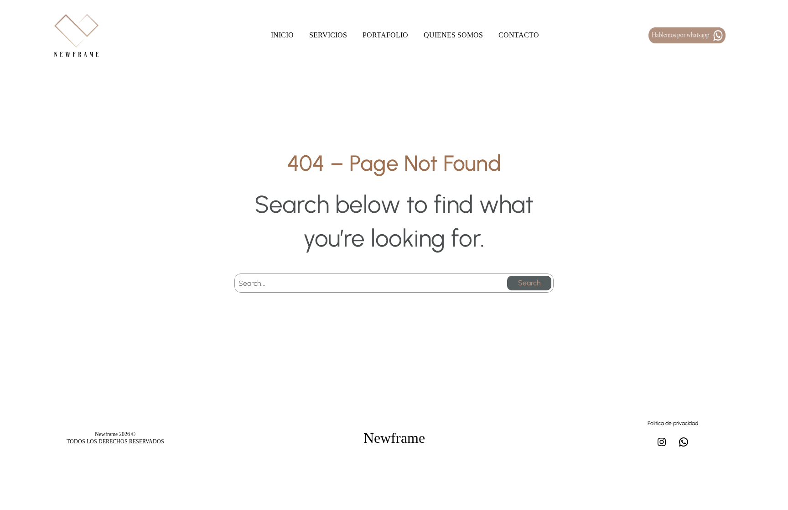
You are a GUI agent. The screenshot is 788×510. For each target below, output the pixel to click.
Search (529, 283)
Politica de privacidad (673, 423)
